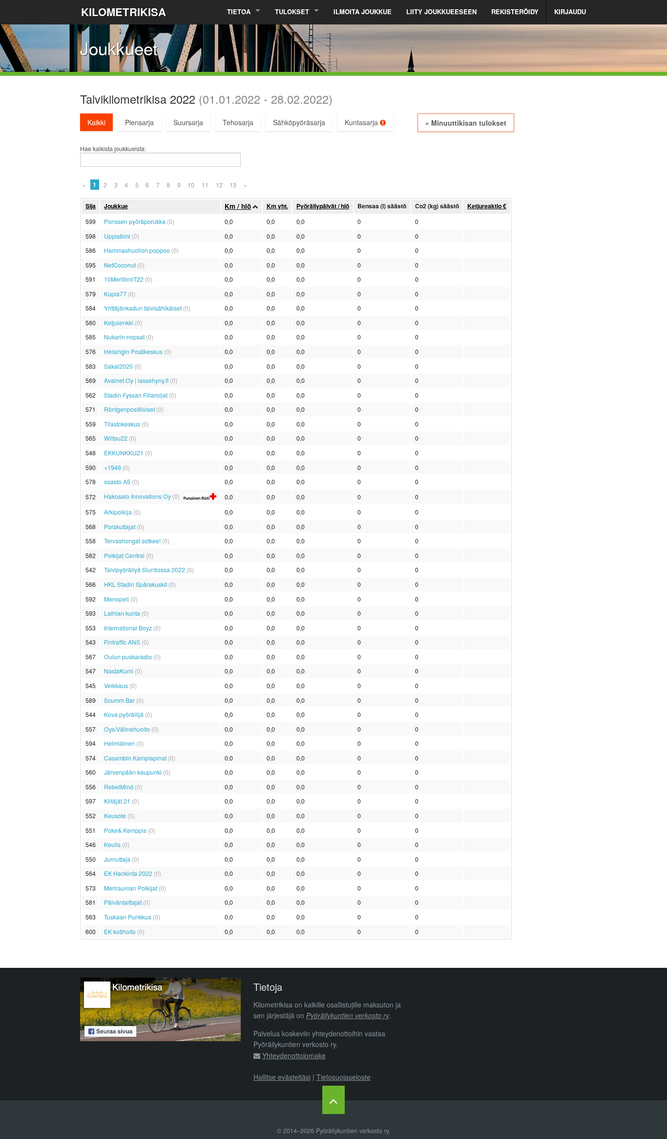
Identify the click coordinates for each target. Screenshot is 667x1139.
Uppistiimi (117, 236)
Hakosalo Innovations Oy (137, 496)
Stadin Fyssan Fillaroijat (135, 395)
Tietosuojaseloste (343, 1077)
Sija (90, 205)
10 (191, 184)
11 (205, 184)
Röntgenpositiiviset (129, 409)
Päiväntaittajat (123, 902)
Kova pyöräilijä (124, 714)
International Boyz (128, 628)
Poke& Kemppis (125, 830)
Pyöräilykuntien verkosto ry (347, 1015)
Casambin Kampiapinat (135, 758)
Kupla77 (115, 294)
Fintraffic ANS (122, 642)
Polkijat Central (124, 555)
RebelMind (118, 786)
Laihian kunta (122, 613)
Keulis (112, 844)
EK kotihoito (120, 931)
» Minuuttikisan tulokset (465, 123)
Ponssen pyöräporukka (135, 221)
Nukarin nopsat (124, 337)
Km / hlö (238, 206)
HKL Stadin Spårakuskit (135, 584)
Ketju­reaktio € (486, 205)
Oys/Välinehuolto (127, 729)
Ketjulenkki (118, 322)
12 (219, 184)
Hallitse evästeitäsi (282, 1077)
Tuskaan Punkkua (127, 917)
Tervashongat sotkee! (132, 540)
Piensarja (139, 122)
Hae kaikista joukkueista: (113, 149)
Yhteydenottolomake (294, 1055)
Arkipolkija (118, 512)
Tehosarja (238, 122)
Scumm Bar (119, 700)
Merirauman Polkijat (130, 888)
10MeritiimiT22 (124, 279)
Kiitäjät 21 (117, 801)
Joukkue (116, 205)
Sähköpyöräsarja (299, 122)
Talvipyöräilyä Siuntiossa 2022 (144, 569)
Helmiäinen (119, 743)
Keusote (115, 815)
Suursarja (188, 122)
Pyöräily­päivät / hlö (322, 205)
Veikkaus (116, 685)
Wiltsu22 (115, 438)
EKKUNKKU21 (124, 452)
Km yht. (277, 205)
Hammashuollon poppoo (137, 250)
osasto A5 (117, 481)
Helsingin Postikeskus (133, 351)
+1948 (112, 467)
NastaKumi (118, 671)
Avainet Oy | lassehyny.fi (136, 380)
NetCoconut (120, 265)
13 (232, 184)
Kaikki (96, 122)
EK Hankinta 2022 (128, 873)
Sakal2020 (118, 366)
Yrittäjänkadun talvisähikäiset (143, 308)
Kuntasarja (362, 122)
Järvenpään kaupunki (133, 772)
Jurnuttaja (117, 859)
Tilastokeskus (122, 424)
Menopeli (116, 599)
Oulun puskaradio (128, 656)
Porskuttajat (119, 526)
